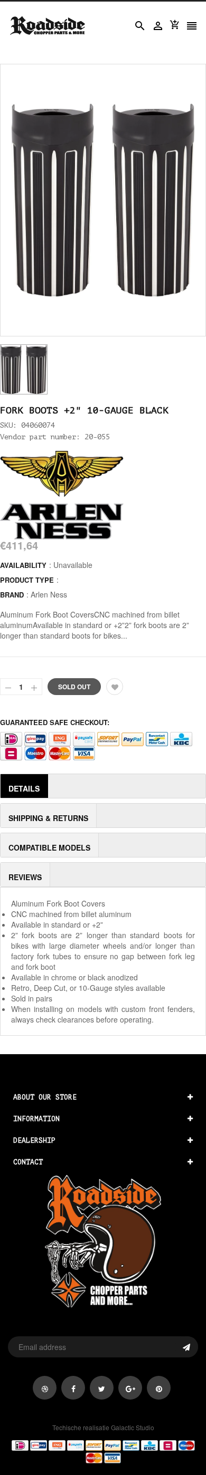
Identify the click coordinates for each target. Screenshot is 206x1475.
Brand (12, 595)
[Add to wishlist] (114, 686)
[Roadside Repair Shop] (103, 1451)
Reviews (25, 877)
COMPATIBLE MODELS (49, 847)
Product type (27, 580)
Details (24, 788)
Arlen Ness (49, 594)
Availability (23, 565)
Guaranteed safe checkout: (54, 722)
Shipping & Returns (48, 818)
